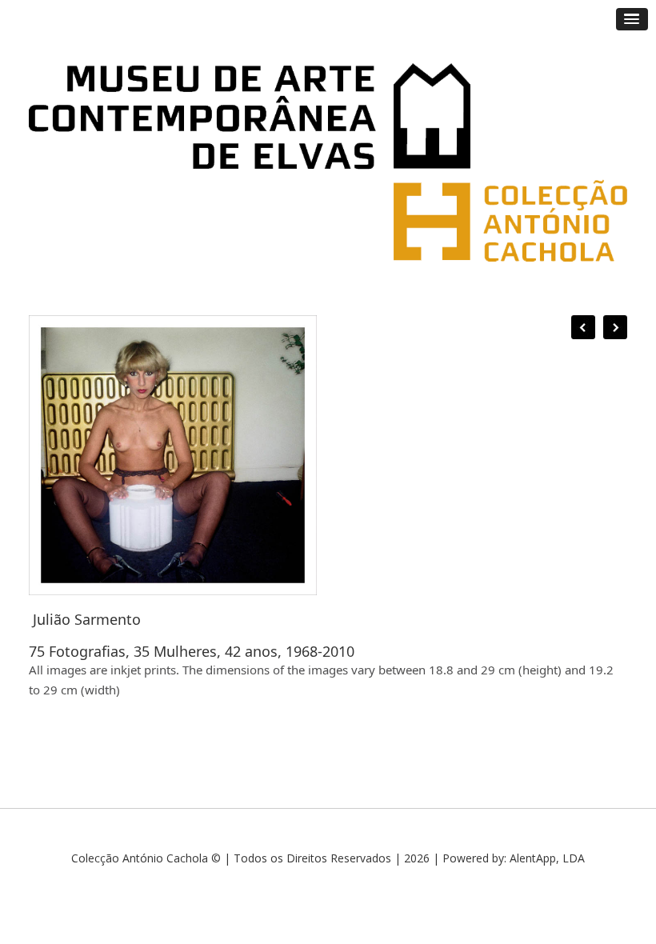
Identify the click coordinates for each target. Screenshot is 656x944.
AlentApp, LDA (547, 858)
